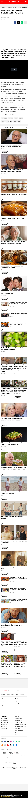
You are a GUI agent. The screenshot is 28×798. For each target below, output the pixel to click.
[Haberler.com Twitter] (8, 742)
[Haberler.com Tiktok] (11, 745)
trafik (11, 121)
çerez (24, 792)
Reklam (8, 694)
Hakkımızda (3, 694)
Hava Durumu (4, 718)
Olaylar (3, 121)
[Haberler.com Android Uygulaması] (10, 753)
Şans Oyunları (4, 724)
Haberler (3, 698)
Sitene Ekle (17, 734)
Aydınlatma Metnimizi (5, 796)
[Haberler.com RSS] (2, 745)
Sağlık (16, 701)
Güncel (9, 7)
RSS (16, 732)
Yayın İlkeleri (22, 694)
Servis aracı (11, 118)
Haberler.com (4, 716)
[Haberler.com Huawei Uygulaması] (17, 753)
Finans (16, 705)
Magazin (3, 705)
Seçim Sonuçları (4, 722)
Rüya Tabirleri (4, 726)
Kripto (2, 709)
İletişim (12, 694)
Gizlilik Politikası (18, 720)
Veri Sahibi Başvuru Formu (20, 726)
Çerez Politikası (18, 722)
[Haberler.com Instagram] (11, 742)
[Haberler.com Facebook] (5, 742)
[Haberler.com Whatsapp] (16, 742)
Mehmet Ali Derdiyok (10, 114)
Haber (9, 764)
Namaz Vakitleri (4, 720)
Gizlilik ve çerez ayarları (6, 767)
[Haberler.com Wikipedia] (5, 745)
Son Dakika (3, 707)
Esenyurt (21, 118)
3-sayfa (7, 121)
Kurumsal (17, 716)
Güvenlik (16, 118)
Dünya (2, 712)
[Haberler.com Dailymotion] (16, 745)
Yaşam (19, 121)
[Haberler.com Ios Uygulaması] (4, 753)
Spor (2, 703)
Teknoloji (17, 703)
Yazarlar (16, 709)
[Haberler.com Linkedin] (14, 742)
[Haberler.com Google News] (2, 742)
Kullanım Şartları (18, 718)
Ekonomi (3, 701)
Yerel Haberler (4, 118)
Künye (17, 694)
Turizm (16, 707)
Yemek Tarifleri (4, 728)
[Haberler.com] (5, 690)
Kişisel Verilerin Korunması (20, 724)
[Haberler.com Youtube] (8, 745)
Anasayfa (3, 7)
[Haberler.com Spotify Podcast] (19, 742)
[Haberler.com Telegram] (14, 745)
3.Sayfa (2, 710)
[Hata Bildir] (13, 767)
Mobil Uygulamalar (19, 730)
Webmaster (17, 728)
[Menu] (2, 1)
